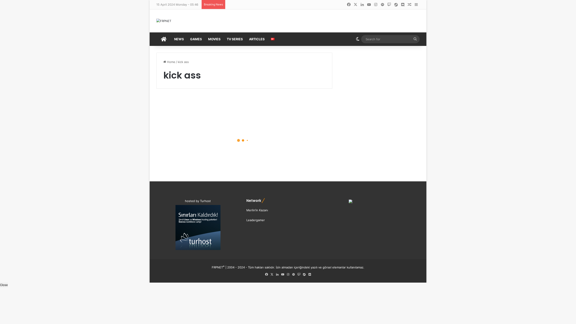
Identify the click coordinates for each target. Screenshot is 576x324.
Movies (214, 39)
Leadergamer (255, 220)
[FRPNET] (163, 20)
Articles (257, 39)
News (179, 39)
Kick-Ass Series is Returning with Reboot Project (193, 148)
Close (4, 285)
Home (170, 62)
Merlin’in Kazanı (257, 210)
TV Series (235, 39)
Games (196, 39)
